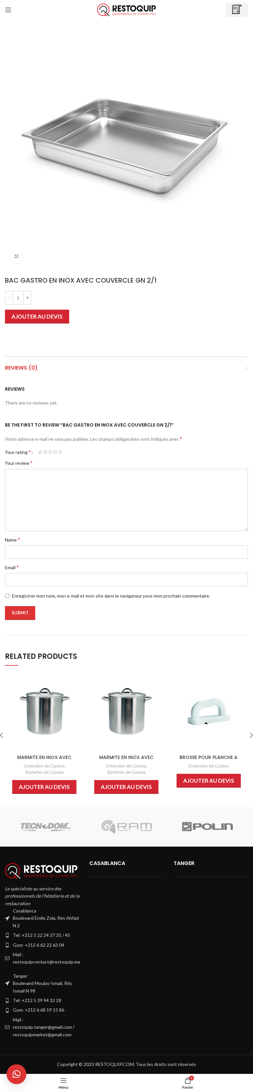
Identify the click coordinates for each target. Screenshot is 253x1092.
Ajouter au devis (37, 316)
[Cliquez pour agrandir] (16, 256)
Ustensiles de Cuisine (44, 766)
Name (12, 539)
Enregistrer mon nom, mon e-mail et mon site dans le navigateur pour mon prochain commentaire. (111, 596)
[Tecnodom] (45, 826)
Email (12, 567)
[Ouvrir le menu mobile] (8, 9)
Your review (19, 463)
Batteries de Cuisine (44, 772)
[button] (16, 1074)
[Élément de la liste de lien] (42, 935)
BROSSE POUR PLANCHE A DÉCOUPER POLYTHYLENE (209, 760)
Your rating (18, 452)
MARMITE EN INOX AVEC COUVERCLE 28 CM (126, 760)
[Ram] (126, 826)
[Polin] (207, 826)
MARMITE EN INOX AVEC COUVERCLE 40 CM (44, 760)
